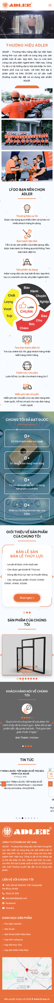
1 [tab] (24, 612)
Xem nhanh (26, 670)
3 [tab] (30, 612)
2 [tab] (27, 612)
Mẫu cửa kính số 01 (27, 666)
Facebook (11, 903)
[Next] (50, 784)
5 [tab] (28, 679)
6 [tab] (31, 679)
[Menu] (50, 5)
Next (53, 577)
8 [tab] (36, 679)
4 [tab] (26, 679)
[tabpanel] (27, 578)
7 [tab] (34, 679)
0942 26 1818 (12, 893)
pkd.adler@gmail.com (16, 898)
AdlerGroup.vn (42, 999)
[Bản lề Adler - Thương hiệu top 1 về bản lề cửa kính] (25, 5)
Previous (1, 577)
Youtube (10, 908)
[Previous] (4, 784)
